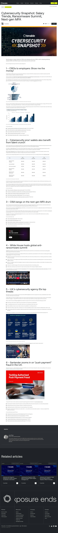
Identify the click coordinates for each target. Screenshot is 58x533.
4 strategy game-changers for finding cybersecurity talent (16, 193)
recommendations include (39, 401)
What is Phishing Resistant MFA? (12, 218)
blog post (35, 80)
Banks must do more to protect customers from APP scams (16, 420)
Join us (46, 518)
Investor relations (32, 516)
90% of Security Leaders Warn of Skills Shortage (14, 195)
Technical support (18, 513)
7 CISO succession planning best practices (14, 133)
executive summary (21, 343)
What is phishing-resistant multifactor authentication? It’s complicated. (18, 222)
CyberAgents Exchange (19, 521)
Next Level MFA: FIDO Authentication (13, 220)
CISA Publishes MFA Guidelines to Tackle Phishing (15, 223)
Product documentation (19, 516)
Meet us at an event (48, 516)
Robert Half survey (13, 148)
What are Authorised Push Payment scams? (14, 417)
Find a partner (3, 513)
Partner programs (4, 516)
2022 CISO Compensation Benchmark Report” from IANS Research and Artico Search (26, 76)
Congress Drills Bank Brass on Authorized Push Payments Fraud (17, 419)
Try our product (47, 513)
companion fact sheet (18, 213)
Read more (10, 441)
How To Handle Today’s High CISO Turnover (14, 131)
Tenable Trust (18, 519)
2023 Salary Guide (46, 154)
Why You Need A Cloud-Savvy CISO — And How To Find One (16, 135)
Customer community (19, 518)
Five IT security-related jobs (10, 151)
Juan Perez (7, 23)
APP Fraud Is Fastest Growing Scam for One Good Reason (16, 415)
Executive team (32, 513)
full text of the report (29, 343)
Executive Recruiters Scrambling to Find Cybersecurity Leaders (16, 128)
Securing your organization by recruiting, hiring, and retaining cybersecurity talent (19, 191)
